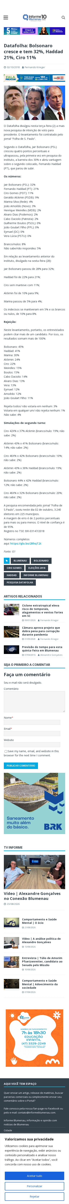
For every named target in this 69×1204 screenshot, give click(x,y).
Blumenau (20, 560)
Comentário (11, 689)
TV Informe (13, 847)
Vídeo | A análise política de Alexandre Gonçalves (41, 940)
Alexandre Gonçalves (51, 654)
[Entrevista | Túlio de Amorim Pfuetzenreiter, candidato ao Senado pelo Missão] (11, 962)
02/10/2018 (13, 67)
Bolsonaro (41, 560)
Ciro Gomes (14, 568)
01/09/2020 (30, 639)
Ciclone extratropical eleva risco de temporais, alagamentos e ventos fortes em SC (42, 611)
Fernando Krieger (35, 67)
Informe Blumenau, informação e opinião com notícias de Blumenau (30, 1122)
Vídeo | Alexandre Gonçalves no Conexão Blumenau (32, 896)
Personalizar (34, 1186)
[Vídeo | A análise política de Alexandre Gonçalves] (11, 943)
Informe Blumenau (36, 575)
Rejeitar (34, 1196)
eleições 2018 (36, 568)
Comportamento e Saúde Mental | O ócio (39, 921)
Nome (8, 717)
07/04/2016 (30, 654)
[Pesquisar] (63, 17)
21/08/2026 (30, 927)
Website (9, 740)
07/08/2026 (30, 992)
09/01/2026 (30, 620)
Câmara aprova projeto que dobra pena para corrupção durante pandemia (41, 631)
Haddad (12, 575)
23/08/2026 (13, 904)
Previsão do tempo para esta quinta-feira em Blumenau (42, 648)
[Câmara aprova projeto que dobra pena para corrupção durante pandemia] (11, 632)
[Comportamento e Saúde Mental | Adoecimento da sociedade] (11, 984)
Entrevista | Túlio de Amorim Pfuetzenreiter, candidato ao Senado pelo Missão (42, 961)
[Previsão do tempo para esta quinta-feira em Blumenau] (11, 649)
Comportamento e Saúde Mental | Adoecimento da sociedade (40, 984)
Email (7, 729)
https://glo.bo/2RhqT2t (25, 543)
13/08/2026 (30, 946)
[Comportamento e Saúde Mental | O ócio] (11, 923)
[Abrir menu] (6, 17)
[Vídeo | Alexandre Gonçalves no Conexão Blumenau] (34, 872)
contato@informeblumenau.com (36, 1112)
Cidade (8, 1130)
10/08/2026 (30, 969)
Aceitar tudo (34, 1176)
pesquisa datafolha (20, 582)
